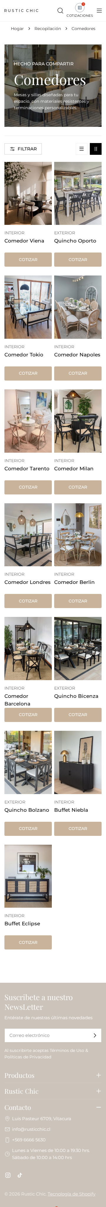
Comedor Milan (74, 468)
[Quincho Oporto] (78, 193)
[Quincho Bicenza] (78, 648)
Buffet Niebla (71, 810)
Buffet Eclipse (22, 924)
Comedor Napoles (77, 355)
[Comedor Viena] (28, 193)
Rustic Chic (33, 1194)
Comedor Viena (24, 241)
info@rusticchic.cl (31, 1129)
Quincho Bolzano (26, 810)
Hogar (17, 28)
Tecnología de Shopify (71, 1194)
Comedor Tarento (26, 468)
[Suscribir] (95, 1035)
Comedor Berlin (74, 582)
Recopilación (47, 28)
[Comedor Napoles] (78, 307)
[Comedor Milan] (78, 421)
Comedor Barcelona (17, 700)
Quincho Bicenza (76, 696)
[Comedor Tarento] (28, 421)
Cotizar (28, 259)
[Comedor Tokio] (28, 307)
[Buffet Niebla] (78, 762)
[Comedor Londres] (28, 535)
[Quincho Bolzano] (28, 762)
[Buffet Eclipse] (28, 876)
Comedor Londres (27, 582)
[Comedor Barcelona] (28, 648)
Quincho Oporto (75, 241)
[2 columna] (96, 149)
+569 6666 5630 (29, 1140)
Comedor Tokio (23, 355)
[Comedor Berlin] (78, 535)
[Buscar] (60, 10)
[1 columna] (81, 149)
